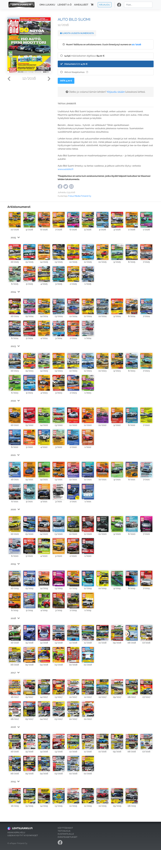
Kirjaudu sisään (116, 91)
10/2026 (136, 44)
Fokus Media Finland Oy (79, 196)
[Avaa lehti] (15, 219)
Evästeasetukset (67, 837)
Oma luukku (47, 4)
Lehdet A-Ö (65, 4)
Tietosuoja (64, 831)
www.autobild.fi (65, 169)
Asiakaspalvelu (16, 832)
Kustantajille (66, 834)
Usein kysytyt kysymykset (22, 835)
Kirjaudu (104, 4)
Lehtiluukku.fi (22, 828)
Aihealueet (81, 4)
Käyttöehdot (65, 828)
